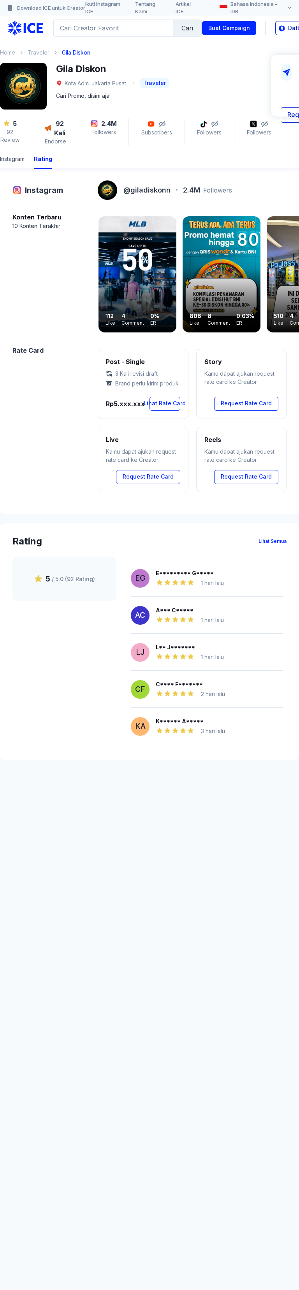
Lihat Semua (273, 541)
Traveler (38, 52)
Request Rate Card (246, 403)
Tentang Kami (145, 8)
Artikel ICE (183, 8)
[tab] (12, 160)
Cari (187, 28)
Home (7, 52)
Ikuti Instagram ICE (102, 8)
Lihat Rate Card (165, 403)
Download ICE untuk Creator (51, 8)
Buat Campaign (229, 28)
